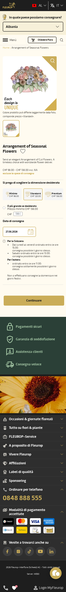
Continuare (34, 300)
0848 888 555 (22, 498)
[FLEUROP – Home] (9, 5)
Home (6, 47)
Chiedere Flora (45, 39)
